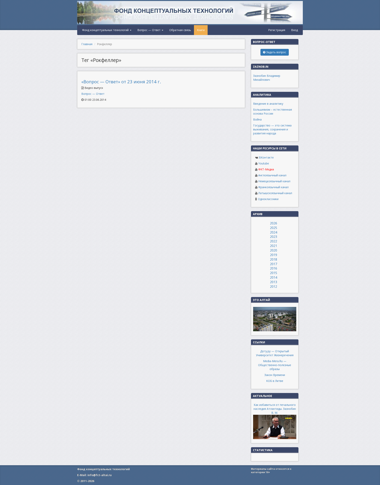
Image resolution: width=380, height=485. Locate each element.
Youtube (263, 163)
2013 (273, 282)
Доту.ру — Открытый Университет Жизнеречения (275, 353)
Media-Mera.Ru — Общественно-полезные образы (274, 365)
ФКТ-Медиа (266, 169)
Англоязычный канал (272, 175)
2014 (273, 277)
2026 (273, 223)
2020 (273, 250)
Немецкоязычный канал (274, 181)
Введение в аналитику (268, 103)
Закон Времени (274, 375)
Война (257, 119)
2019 (273, 255)
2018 (273, 259)
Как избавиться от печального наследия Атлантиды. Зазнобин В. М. (275, 409)
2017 (273, 264)
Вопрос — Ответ (149, 30)
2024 (273, 232)
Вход (294, 30)
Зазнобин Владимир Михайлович (266, 78)
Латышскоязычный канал (275, 193)
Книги (201, 30)
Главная (86, 44)
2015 (273, 273)
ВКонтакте (266, 157)
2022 (273, 241)
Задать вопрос (275, 52)
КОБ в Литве (274, 381)
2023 (273, 236)
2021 (273, 246)
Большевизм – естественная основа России (272, 111)
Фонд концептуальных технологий (105, 30)
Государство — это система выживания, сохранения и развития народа (272, 129)
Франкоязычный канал (273, 187)
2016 (273, 268)
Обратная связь (180, 30)
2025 (273, 228)
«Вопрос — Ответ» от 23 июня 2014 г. (121, 81)
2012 (273, 286)
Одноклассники (268, 199)
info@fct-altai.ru (99, 475)
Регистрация (276, 30)
